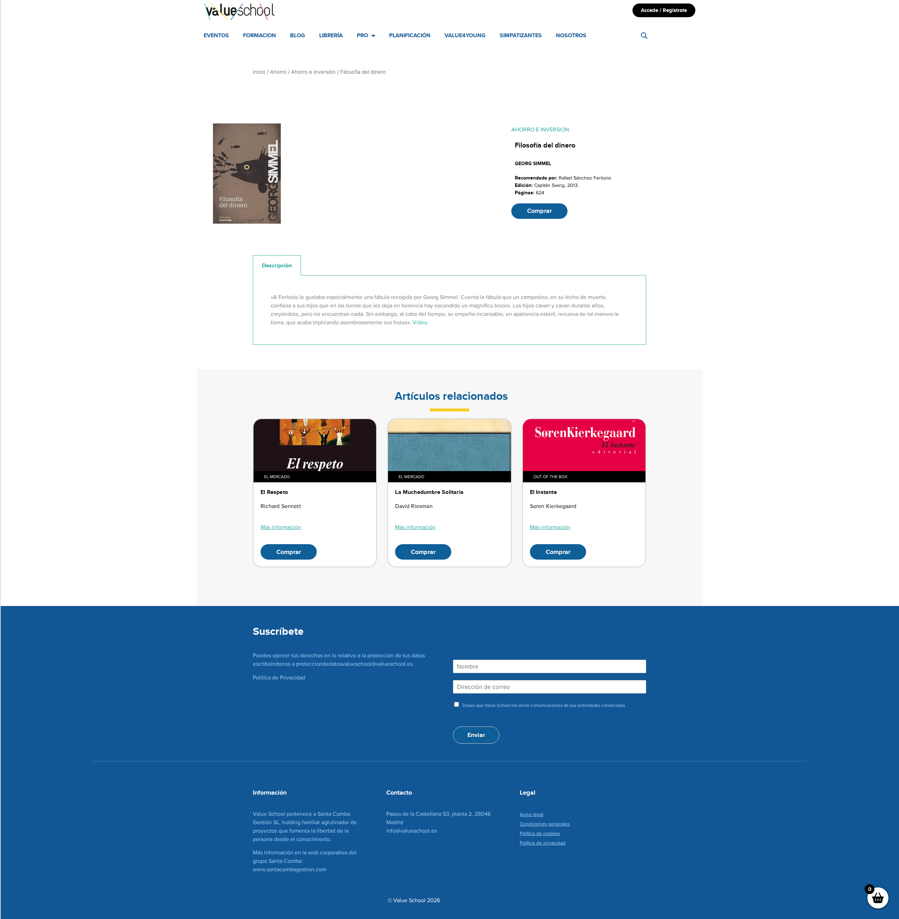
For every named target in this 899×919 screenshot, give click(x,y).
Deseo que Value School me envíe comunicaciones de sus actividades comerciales (543, 705)
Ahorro (278, 72)
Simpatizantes (521, 35)
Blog (297, 35)
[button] (644, 35)
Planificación (410, 35)
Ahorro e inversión (313, 72)
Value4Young (465, 35)
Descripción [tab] (277, 265)
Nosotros (571, 35)
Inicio (259, 72)
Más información (281, 527)
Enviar (476, 734)
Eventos (216, 35)
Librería (331, 35)
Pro (362, 35)
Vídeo (420, 322)
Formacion (259, 35)
